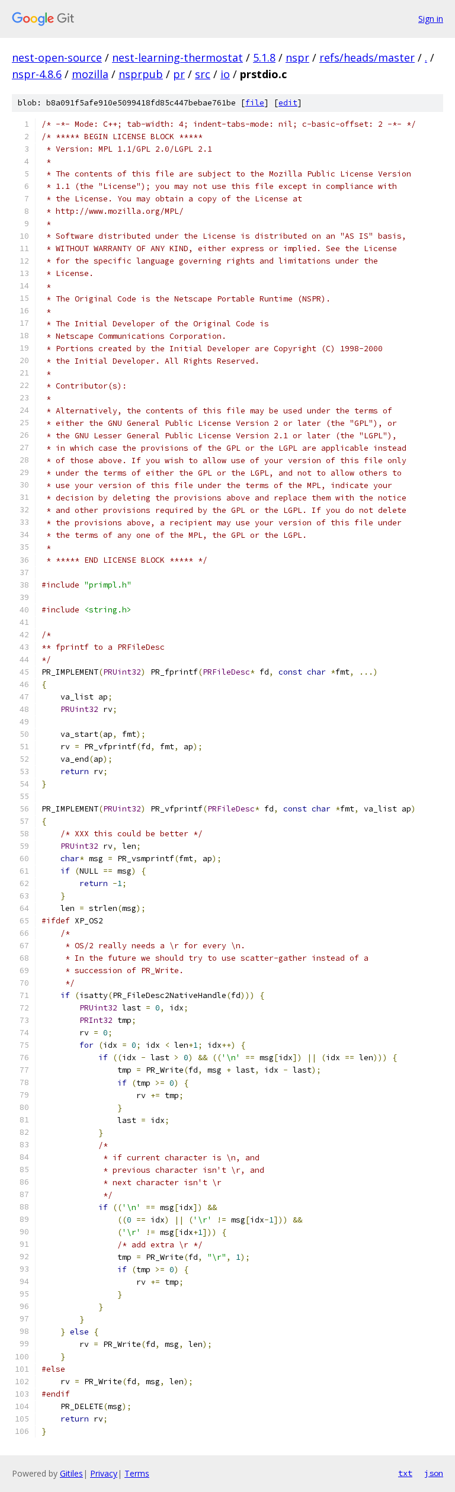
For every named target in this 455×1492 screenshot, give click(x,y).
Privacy (103, 1473)
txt (405, 1473)
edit (287, 103)
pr (179, 74)
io (225, 74)
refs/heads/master (367, 57)
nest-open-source (57, 57)
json (433, 1473)
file (254, 103)
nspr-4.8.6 (37, 74)
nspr (297, 57)
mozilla (90, 74)
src (202, 74)
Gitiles (71, 1473)
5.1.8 (264, 57)
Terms (136, 1473)
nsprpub (140, 74)
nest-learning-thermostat (177, 57)
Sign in (430, 18)
